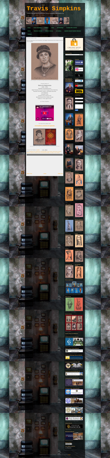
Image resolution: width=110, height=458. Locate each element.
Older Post (60, 173)
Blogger (69, 454)
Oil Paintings (60, 27)
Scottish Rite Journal (71, 27)
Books (29, 31)
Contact (46, 27)
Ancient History (49, 31)
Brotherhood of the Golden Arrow (34, 151)
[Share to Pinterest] (46, 150)
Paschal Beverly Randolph (45, 152)
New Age (36, 152)
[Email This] (42, 150)
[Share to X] (44, 150)
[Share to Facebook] (45, 150)
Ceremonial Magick (43, 151)
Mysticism (32, 152)
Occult (39, 152)
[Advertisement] (44, 164)
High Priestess (55, 151)
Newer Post (29, 173)
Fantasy (30, 34)
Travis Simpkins (54, 8)
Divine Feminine (50, 151)
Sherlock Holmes (38, 31)
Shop (52, 27)
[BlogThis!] (43, 150)
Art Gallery (58, 31)
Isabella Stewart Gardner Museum (72, 31)
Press (29, 27)
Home (45, 173)
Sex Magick (52, 152)
